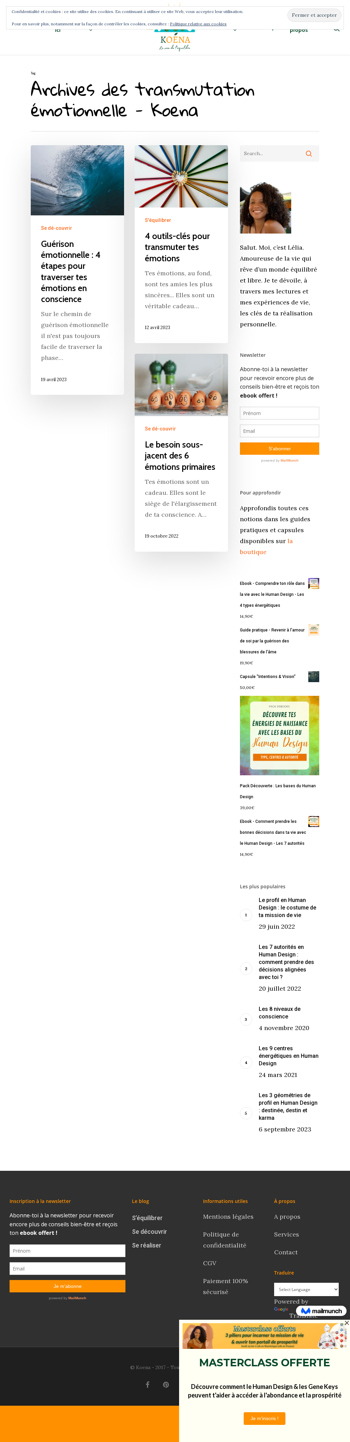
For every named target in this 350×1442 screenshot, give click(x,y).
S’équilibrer (147, 1217)
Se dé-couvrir (56, 228)
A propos (287, 1216)
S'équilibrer (158, 220)
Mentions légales (228, 1216)
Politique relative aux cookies (198, 23)
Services (286, 1234)
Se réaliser (146, 1245)
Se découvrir (149, 1231)
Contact (286, 1252)
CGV (209, 1263)
